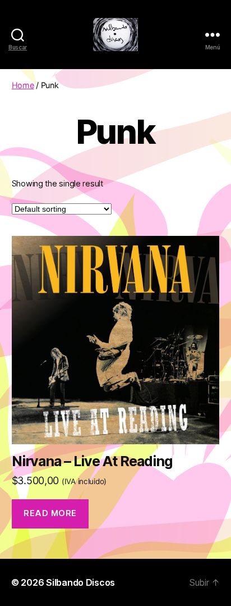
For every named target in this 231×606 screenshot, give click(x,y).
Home (23, 85)
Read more (50, 513)
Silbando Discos (80, 582)
